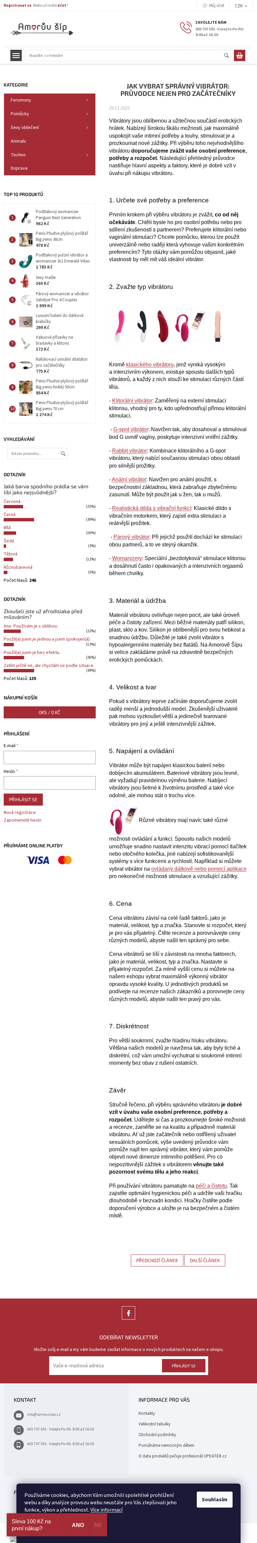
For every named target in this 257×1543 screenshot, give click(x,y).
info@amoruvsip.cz (44, 1414)
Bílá (7, 527)
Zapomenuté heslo (22, 820)
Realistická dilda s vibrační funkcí (151, 508)
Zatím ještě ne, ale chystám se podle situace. (49, 665)
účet (62, 5)
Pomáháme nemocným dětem (166, 1445)
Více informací (106, 1510)
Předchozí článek (157, 1260)
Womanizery (127, 558)
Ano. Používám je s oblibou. (31, 626)
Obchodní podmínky (157, 1435)
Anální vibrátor (129, 479)
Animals (18, 141)
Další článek (205, 1260)
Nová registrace (20, 813)
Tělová (10, 554)
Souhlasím (215, 1499)
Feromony (21, 100)
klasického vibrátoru (150, 364)
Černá (9, 514)
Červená (12, 501)
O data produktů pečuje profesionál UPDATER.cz (183, 1456)
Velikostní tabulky (154, 1424)
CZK (239, 6)
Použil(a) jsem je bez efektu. (32, 652)
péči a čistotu (211, 1186)
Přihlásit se (23, 799)
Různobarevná (18, 567)
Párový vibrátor (131, 537)
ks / (49, 712)
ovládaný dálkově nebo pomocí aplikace (199, 869)
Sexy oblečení (25, 127)
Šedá (9, 541)
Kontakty (147, 1413)
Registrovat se (17, 5)
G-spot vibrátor (130, 429)
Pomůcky (20, 114)
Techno (18, 155)
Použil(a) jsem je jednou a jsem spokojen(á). (47, 639)
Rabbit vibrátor (129, 451)
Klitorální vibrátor (132, 400)
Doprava (19, 168)
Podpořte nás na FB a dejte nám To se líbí (128, 1319)
